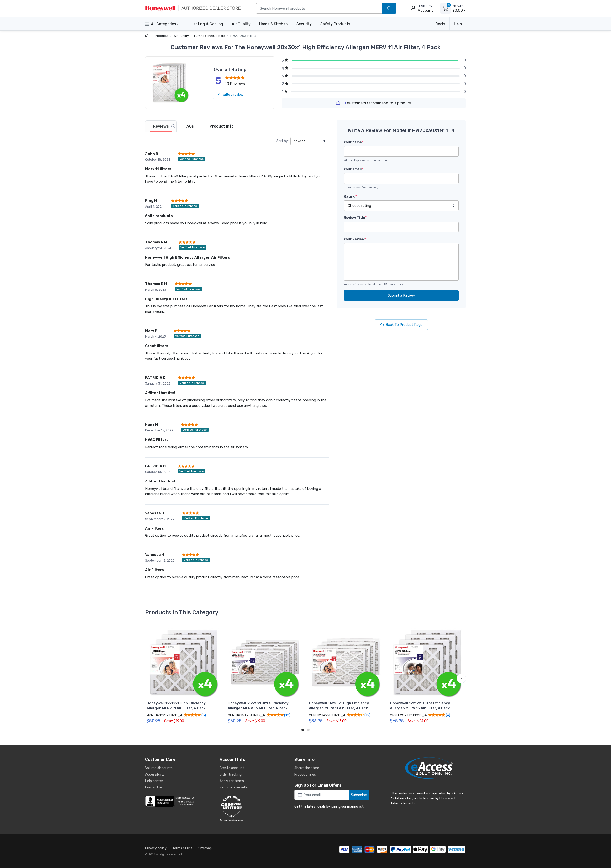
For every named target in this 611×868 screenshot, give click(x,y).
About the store (306, 768)
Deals (440, 24)
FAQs (189, 126)
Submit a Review (401, 295)
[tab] (161, 126)
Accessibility (155, 774)
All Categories (163, 24)
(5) (203, 715)
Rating (350, 196)
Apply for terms (232, 781)
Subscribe (359, 795)
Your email (353, 169)
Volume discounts (159, 768)
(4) (447, 715)
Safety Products (335, 24)
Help (458, 24)
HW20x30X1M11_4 (243, 36)
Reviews (161, 126)
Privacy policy (156, 848)
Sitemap (205, 848)
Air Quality (241, 24)
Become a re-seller (234, 787)
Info (222, 126)
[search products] (389, 8)
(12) (287, 715)
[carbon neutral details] (246, 808)
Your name (353, 142)
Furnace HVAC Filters (209, 36)
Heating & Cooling (207, 24)
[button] (150, 678)
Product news (305, 774)
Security (304, 24)
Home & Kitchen (273, 24)
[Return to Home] (147, 36)
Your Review (355, 239)
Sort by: (282, 141)
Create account (232, 768)
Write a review (232, 94)
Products (162, 36)
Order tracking (231, 774)
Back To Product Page (404, 324)
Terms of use (182, 848)
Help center (154, 781)
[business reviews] (171, 801)
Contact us (154, 787)
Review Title (355, 218)
